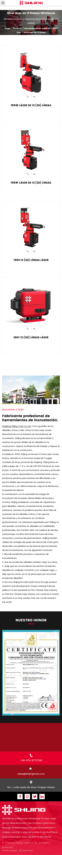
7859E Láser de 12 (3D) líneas (31, 105)
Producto (17, 28)
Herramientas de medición (37, 28)
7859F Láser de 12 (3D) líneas (31, 182)
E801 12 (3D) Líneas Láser (31, 337)
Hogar (8, 28)
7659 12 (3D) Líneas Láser (31, 260)
